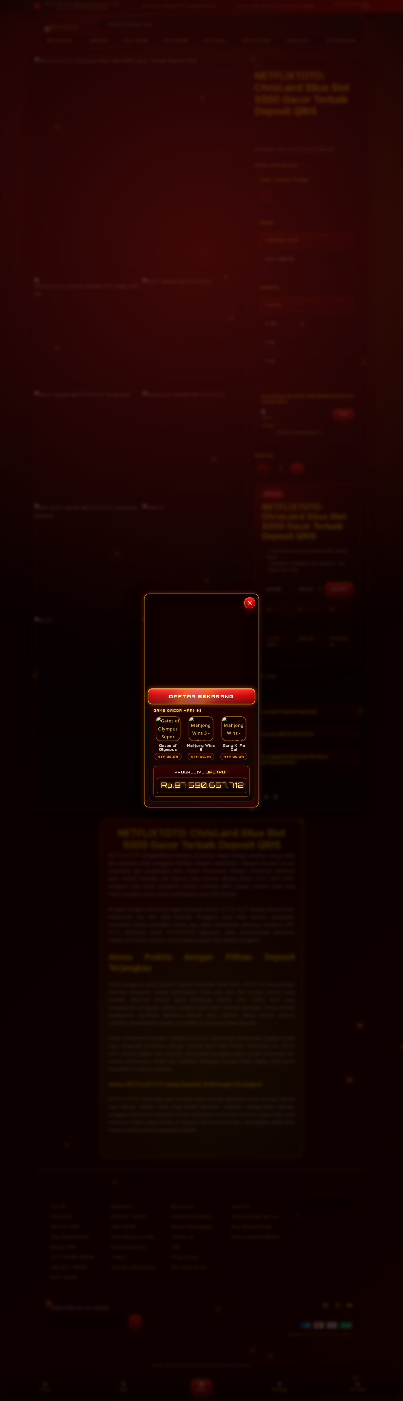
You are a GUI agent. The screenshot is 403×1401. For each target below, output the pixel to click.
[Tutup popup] (249, 602)
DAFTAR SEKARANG (201, 696)
